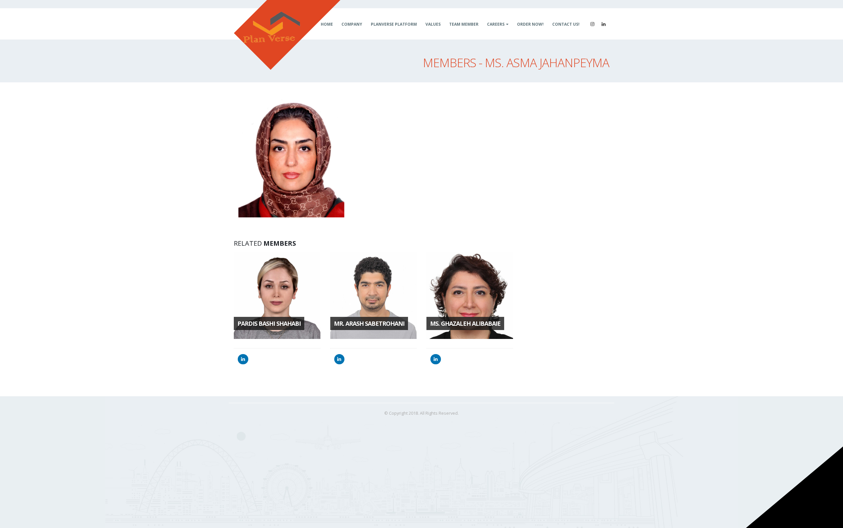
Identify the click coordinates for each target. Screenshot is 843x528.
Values (433, 24)
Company (351, 24)
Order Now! (530, 24)
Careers (495, 24)
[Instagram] (592, 24)
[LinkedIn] (604, 24)
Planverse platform (394, 24)
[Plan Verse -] (287, 35)
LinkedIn (243, 359)
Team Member (463, 24)
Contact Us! (566, 24)
